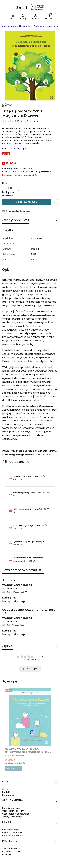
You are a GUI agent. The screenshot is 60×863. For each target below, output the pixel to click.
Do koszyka (13, 768)
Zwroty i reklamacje (12, 816)
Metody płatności (11, 807)
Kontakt (6, 792)
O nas (5, 789)
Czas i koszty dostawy (13, 810)
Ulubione (6, 854)
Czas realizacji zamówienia (15, 813)
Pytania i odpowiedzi (12, 835)
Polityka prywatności (12, 832)
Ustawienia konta (11, 851)
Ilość (4, 182)
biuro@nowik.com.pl (13, 601)
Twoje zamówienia (11, 848)
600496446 (9, 598)
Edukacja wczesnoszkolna (46, 26)
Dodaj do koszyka (26, 202)
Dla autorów (8, 794)
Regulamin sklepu (11, 829)
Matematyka (25, 26)
